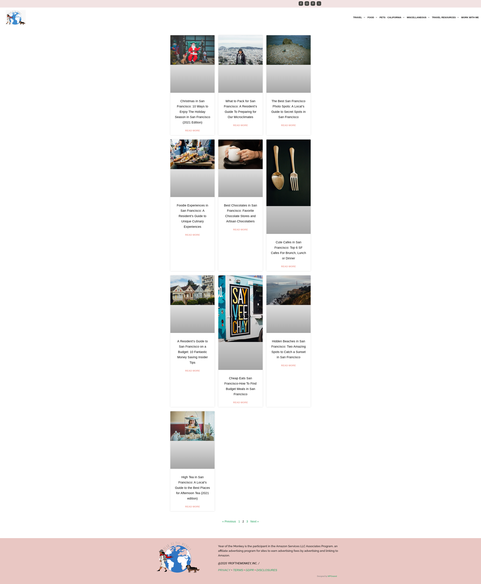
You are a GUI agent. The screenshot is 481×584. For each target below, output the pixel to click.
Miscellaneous (416, 17)
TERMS (238, 570)
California (394, 17)
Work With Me (470, 17)
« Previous (229, 521)
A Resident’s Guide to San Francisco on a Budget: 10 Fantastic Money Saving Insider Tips (192, 351)
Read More (192, 130)
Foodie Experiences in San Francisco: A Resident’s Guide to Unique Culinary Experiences (192, 216)
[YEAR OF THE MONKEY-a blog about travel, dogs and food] (16, 17)
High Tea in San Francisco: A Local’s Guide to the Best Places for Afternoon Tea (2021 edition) (192, 487)
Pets (382, 17)
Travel (357, 17)
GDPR (250, 570)
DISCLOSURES (266, 570)
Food (371, 17)
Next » (254, 521)
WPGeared (332, 576)
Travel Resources (444, 17)
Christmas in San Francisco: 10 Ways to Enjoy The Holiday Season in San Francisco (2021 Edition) (192, 111)
